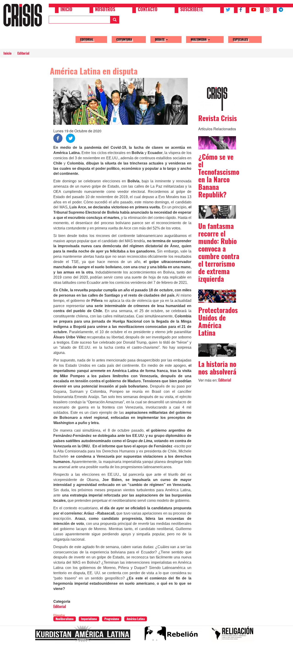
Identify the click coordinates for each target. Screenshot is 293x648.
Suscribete (191, 9)
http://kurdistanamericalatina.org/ (84, 635)
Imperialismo (89, 619)
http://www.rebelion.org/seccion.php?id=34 (172, 635)
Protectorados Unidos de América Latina (218, 321)
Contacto (147, 9)
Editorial (86, 39)
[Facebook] (57, 137)
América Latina (136, 619)
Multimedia (199, 39)
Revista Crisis (217, 118)
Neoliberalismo (64, 619)
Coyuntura (124, 39)
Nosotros (105, 9)
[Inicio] (24, 15)
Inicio (66, 9)
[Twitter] (70, 137)
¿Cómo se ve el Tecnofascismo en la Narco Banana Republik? (218, 175)
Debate (160, 39)
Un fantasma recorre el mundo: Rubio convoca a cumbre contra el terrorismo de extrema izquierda (218, 252)
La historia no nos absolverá (217, 367)
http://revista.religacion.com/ (234, 635)
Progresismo (111, 619)
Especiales (240, 39)
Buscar (114, 20)
